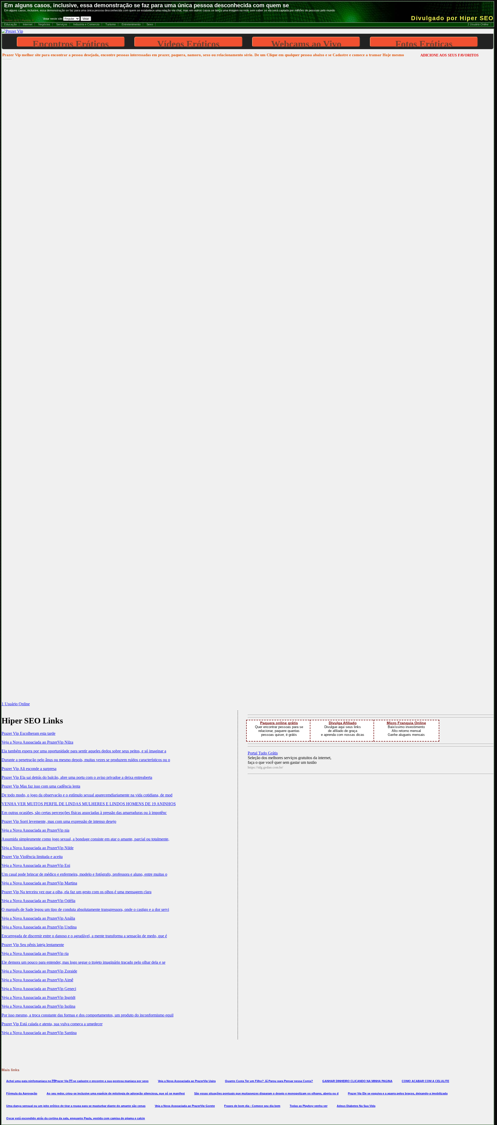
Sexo (150, 24)
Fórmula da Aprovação (21, 1093)
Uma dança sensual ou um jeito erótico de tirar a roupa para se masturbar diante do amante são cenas (75, 1105)
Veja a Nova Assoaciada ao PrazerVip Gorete (185, 1105)
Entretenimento (131, 24)
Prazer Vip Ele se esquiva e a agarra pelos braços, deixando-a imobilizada (398, 1093)
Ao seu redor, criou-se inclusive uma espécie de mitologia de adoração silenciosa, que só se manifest (116, 1093)
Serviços (61, 24)
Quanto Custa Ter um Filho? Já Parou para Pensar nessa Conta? (269, 1081)
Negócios (44, 24)
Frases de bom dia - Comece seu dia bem (252, 1105)
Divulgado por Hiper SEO (452, 18)
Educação (10, 24)
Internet (27, 24)
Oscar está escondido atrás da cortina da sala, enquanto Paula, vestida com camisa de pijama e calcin (75, 1118)
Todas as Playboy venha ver (308, 1105)
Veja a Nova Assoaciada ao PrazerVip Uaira (187, 1081)
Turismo (110, 24)
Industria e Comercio (86, 24)
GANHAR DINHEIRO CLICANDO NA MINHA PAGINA (357, 1081)
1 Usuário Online (477, 24)
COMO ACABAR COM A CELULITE (425, 1081)
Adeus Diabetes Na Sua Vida (356, 1105)
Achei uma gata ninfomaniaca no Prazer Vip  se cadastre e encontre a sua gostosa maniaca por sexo (77, 1081)
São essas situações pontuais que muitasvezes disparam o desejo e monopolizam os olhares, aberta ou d (266, 1093)
